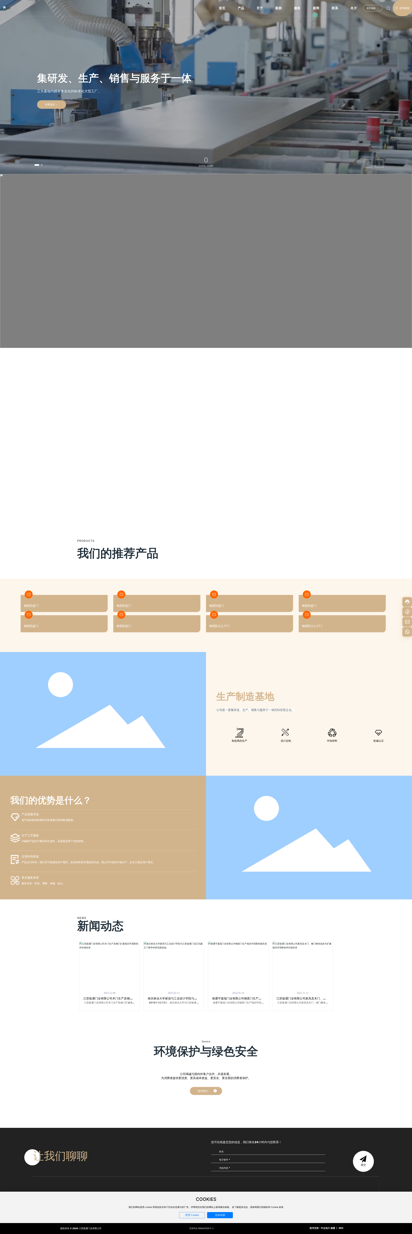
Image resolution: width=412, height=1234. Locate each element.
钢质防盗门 (31, 626)
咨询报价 (404, 8)
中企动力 (325, 1228)
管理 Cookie (192, 1215)
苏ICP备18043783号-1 (201, 1228)
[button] (35, 165)
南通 (333, 1228)
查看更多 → (51, 104)
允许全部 (220, 1215)
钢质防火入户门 (219, 626)
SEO (341, 1228)
